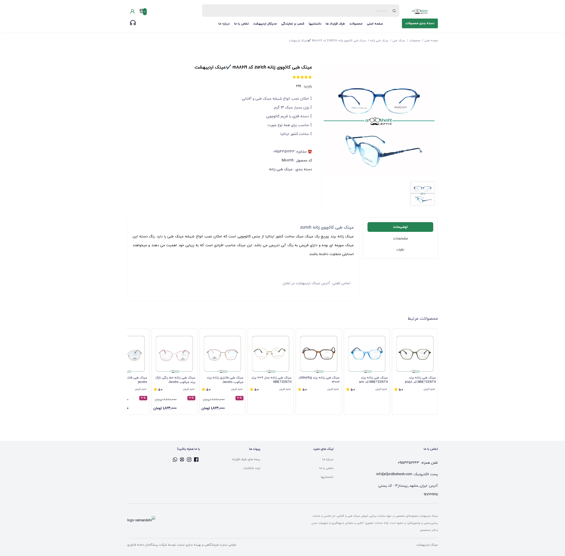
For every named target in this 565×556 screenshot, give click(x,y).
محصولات (355, 24)
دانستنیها (315, 24)
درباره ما (224, 24)
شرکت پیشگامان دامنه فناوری (147, 545)
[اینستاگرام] (189, 459)
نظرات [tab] (400, 250)
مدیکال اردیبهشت (265, 24)
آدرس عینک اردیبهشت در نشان (306, 283)
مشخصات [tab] (400, 238)
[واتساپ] (175, 459)
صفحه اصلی (375, 24)
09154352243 (408, 462)
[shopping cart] (142, 11)
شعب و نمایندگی (292, 24)
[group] (415, 372)
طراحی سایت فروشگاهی (219, 545)
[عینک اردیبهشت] (420, 11)
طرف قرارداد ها (335, 24)
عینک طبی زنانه (281, 169)
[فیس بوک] (196, 459)
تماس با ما (241, 24)
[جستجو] (394, 10)
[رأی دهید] (310, 77)
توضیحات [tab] (400, 227)
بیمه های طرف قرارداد (246, 459)
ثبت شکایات (251, 468)
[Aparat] (182, 459)
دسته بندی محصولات (419, 23)
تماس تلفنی (341, 283)
